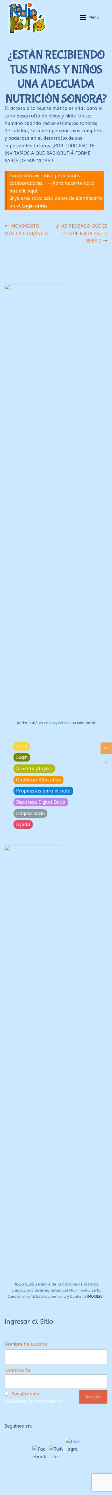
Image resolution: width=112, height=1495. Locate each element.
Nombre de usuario (26, 1344)
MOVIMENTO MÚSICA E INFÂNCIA (26, 229)
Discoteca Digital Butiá (40, 802)
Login (22, 757)
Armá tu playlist (34, 768)
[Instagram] (73, 1445)
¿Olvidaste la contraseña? (34, 1401)
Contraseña (17, 1370)
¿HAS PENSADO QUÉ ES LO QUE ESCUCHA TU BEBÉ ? (81, 233)
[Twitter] (56, 1452)
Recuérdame (25, 1394)
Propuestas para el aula (43, 791)
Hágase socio (30, 813)
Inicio (21, 746)
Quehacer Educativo (38, 780)
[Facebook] (39, 1452)
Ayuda (23, 824)
